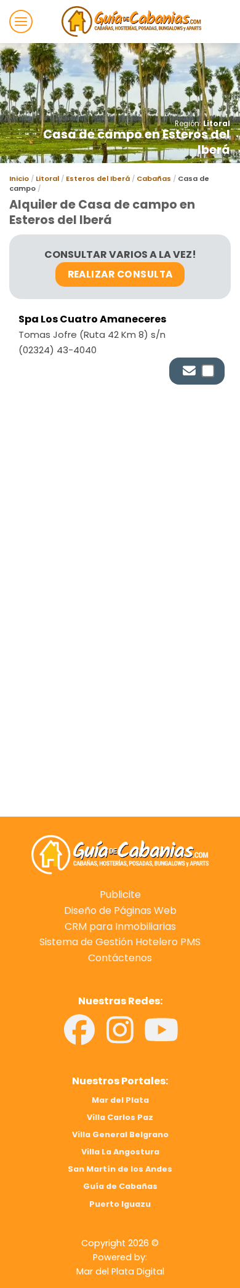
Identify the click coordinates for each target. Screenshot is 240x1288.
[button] (21, 21)
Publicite (120, 894)
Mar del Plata (120, 1100)
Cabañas (154, 178)
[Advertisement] (120, 528)
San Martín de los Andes (120, 1169)
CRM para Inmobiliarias (120, 926)
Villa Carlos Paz (120, 1117)
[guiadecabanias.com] (120, 854)
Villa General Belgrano (120, 1134)
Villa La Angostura (120, 1151)
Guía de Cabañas (120, 1186)
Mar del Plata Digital (120, 1271)
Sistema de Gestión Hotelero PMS (120, 942)
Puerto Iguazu (120, 1204)
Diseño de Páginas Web (120, 910)
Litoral (216, 124)
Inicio (19, 178)
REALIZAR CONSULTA (120, 274)
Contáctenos (120, 958)
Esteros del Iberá (98, 178)
